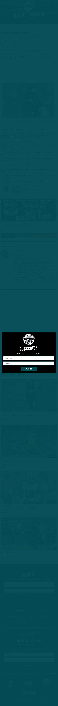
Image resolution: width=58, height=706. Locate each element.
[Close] (54, 334)
